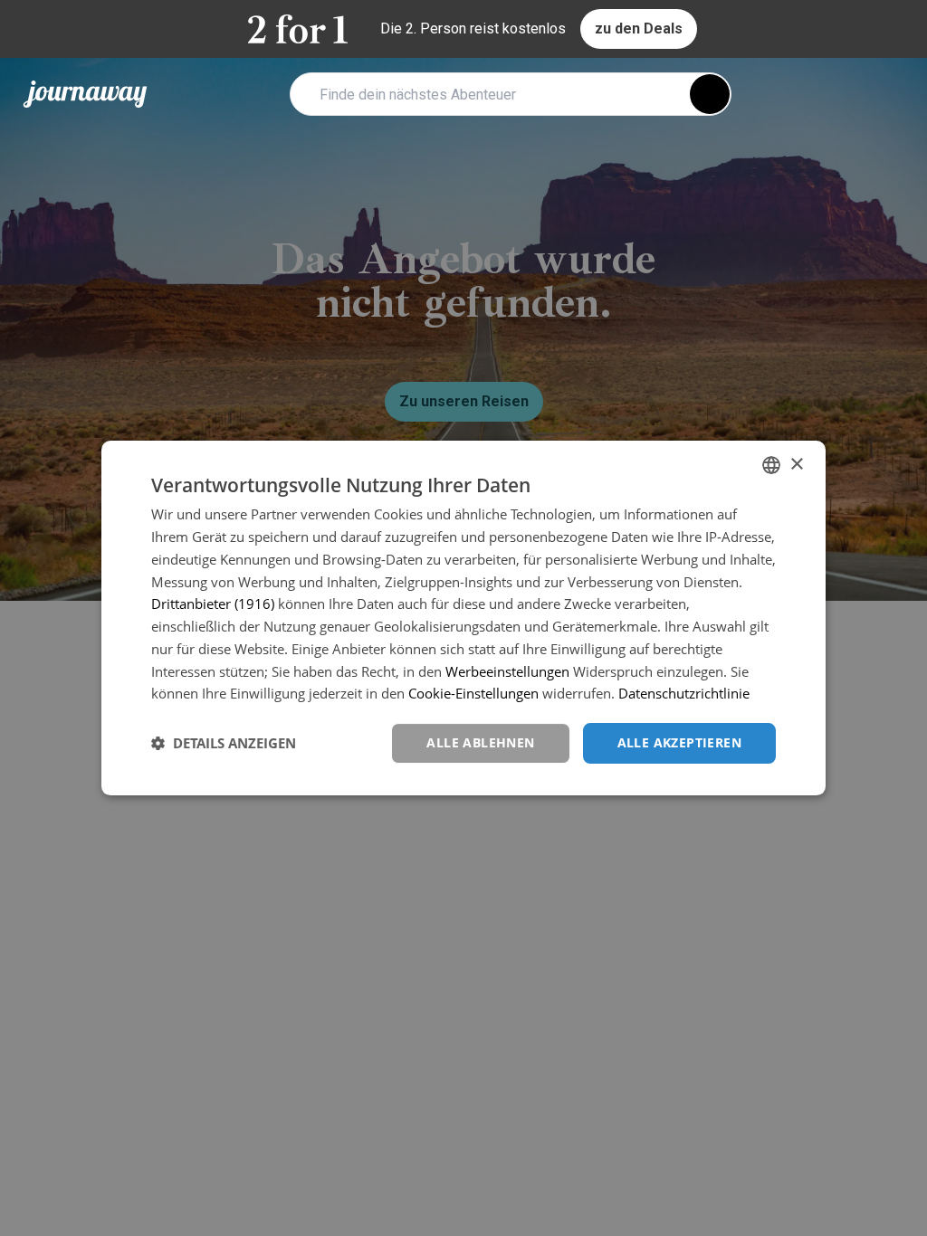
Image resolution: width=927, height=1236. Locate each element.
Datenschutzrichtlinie (684, 693)
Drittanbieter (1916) (212, 603)
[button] (223, 744)
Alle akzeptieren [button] (679, 742)
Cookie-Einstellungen (473, 693)
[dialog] (463, 618)
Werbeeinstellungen (507, 671)
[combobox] (771, 465)
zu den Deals (639, 28)
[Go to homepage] (85, 94)
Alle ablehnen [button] (480, 742)
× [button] (796, 464)
